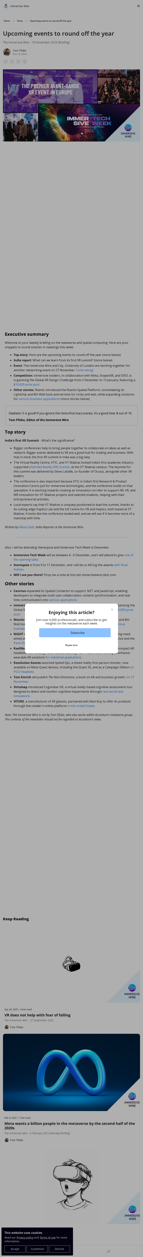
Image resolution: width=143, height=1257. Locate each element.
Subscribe (78, 633)
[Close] (112, 609)
